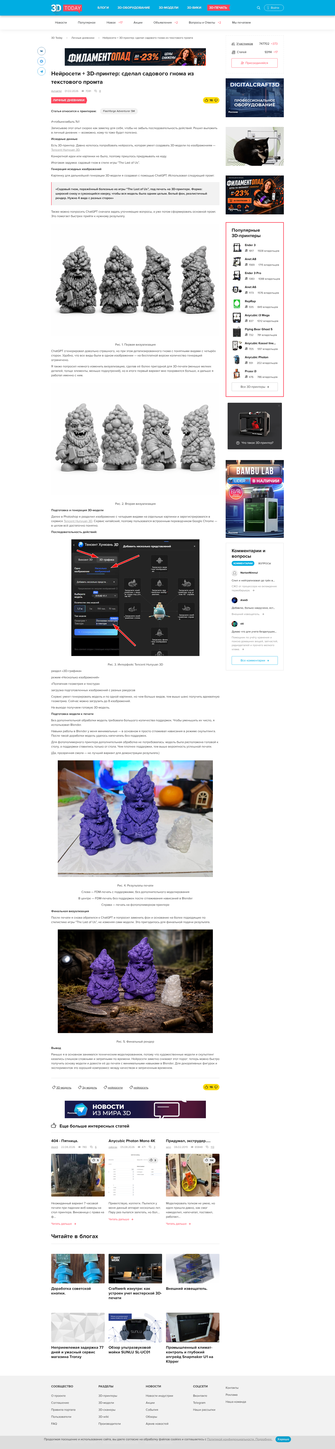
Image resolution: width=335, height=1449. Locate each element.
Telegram (199, 1403)
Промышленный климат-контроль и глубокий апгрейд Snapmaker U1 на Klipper (189, 1354)
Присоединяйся (256, 63)
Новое (115, 22)
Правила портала (63, 1410)
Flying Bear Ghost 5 (259, 329)
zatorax (113, 1147)
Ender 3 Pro (253, 273)
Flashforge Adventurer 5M (119, 111)
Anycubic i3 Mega (257, 315)
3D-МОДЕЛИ (168, 8)
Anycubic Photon (256, 357)
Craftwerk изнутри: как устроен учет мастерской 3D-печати (135, 1293)
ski (242, 623)
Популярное (87, 22)
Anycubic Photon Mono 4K (132, 1141)
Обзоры (151, 1417)
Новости (61, 22)
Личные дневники (82, 37)
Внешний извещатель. (186, 1288)
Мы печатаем (241, 22)
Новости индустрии (159, 1396)
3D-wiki (103, 1417)
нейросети (115, 1088)
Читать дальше (61, 1224)
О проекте (58, 1396)
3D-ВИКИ (194, 8)
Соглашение (60, 1403)
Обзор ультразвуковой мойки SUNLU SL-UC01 (130, 1350)
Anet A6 (250, 287)
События (152, 1410)
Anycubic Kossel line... (260, 343)
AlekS (54, 1147)
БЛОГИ (103, 8)
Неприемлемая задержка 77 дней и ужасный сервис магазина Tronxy (77, 1352)
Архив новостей (157, 1424)
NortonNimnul (249, 572)
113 (212, 1147)
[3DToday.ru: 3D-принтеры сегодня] (66, 10)
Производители (109, 1424)
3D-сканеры (106, 1410)
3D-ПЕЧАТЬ (218, 8)
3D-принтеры (107, 1396)
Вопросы (264, 563)
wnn (168, 1147)
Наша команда (236, 1402)
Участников (245, 44)
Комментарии (243, 563)
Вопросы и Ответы (205, 22)
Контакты (232, 1388)
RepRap (250, 301)
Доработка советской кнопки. (71, 1291)
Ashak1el (56, 91)
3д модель (89, 1088)
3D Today (56, 37)
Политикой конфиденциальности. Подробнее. (239, 1439)
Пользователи (61, 1417)
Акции (138, 22)
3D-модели (106, 1403)
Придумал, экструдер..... (188, 1141)
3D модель (63, 1088)
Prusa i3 (250, 371)
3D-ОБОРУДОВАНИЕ (133, 8)
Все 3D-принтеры (253, 387)
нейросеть (141, 1088)
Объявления (166, 22)
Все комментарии (253, 660)
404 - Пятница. (64, 1141)
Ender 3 (250, 245)
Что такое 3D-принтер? (257, 443)
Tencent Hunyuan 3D (65, 150)
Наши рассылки (204, 1410)
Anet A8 (250, 259)
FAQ (54, 1424)
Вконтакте (200, 1396)
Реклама (72, 60)
